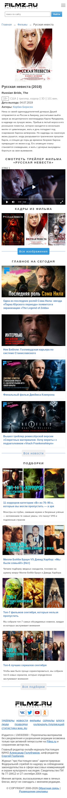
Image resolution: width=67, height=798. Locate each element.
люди (5, 724)
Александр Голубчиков (25, 752)
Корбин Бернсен (23, 107)
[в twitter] (30, 712)
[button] (61, 229)
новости (22, 720)
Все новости (33, 453)
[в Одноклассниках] (45, 712)
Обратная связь (49, 788)
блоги (60, 720)
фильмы (35, 720)
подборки (21, 724)
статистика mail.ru (14, 728)
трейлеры (8, 720)
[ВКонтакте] (22, 712)
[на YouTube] (37, 712)
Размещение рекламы (33, 791)
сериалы (48, 720)
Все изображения (33, 251)
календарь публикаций (49, 724)
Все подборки (33, 686)
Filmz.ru (51, 741)
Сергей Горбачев (13, 756)
